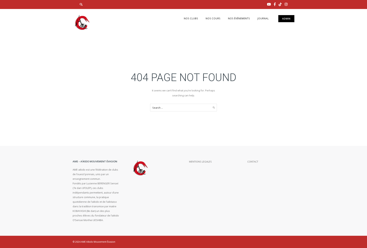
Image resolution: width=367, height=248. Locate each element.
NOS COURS (213, 18)
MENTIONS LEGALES (200, 161)
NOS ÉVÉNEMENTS (239, 18)
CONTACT (252, 161)
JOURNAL (263, 18)
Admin (286, 18)
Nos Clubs (191, 18)
